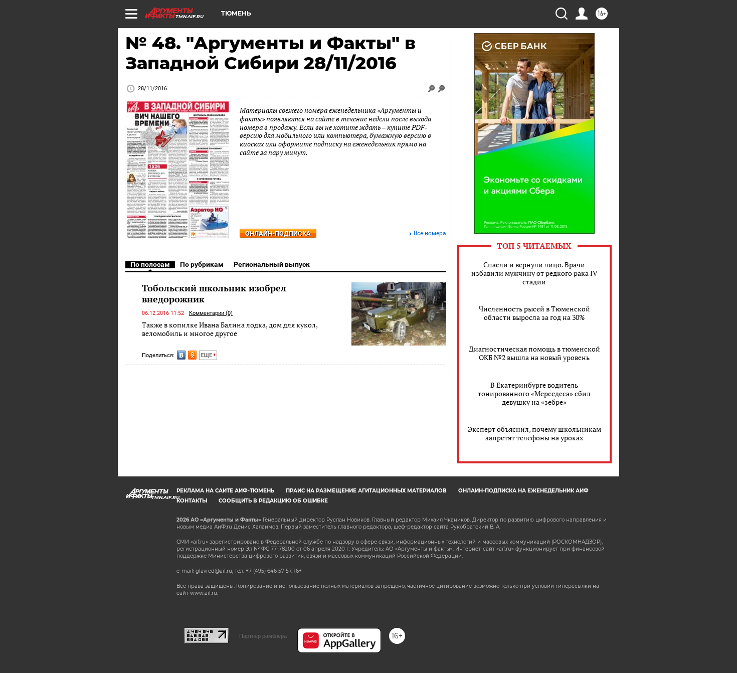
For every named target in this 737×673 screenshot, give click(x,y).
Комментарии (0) (211, 313)
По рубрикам (202, 264)
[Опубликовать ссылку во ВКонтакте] (181, 355)
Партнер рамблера (263, 636)
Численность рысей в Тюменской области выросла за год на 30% (534, 312)
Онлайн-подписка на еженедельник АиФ (523, 490)
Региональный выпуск (272, 264)
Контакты (191, 500)
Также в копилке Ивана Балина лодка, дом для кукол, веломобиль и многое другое (229, 329)
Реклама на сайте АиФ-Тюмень (225, 490)
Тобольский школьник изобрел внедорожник (214, 293)
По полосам (150, 264)
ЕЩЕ (207, 355)
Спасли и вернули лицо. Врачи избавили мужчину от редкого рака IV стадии (534, 273)
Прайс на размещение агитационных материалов (366, 490)
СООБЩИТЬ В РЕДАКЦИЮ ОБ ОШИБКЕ (273, 500)
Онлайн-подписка (278, 233)
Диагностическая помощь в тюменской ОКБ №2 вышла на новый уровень (534, 353)
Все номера (430, 233)
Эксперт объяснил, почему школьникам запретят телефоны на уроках (534, 433)
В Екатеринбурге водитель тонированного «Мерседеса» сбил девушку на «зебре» (534, 393)
